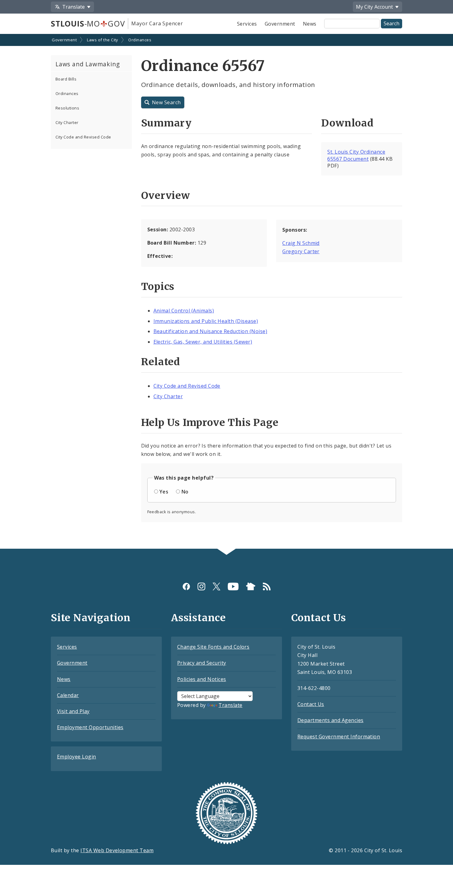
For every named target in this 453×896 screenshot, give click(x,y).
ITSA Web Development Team (116, 850)
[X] (216, 586)
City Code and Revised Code (83, 137)
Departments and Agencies (330, 720)
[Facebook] (186, 586)
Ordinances (139, 40)
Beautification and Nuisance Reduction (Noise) (210, 331)
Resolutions (67, 108)
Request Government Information (338, 736)
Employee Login (76, 756)
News (309, 23)
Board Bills (65, 79)
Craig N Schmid (301, 243)
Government (280, 23)
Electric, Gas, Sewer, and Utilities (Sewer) (202, 341)
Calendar (68, 695)
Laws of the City (102, 40)
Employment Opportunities (90, 727)
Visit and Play (73, 711)
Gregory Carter (301, 251)
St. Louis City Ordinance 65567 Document (356, 155)
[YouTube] (233, 586)
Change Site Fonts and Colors (213, 646)
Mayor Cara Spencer (157, 23)
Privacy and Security (201, 662)
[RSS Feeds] (267, 586)
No (185, 491)
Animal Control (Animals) (183, 310)
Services (247, 23)
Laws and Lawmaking (87, 64)
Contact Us (310, 704)
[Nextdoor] (250, 586)
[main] (226, 292)
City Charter (67, 122)
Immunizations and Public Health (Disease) (205, 321)
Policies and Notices (201, 679)
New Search (166, 102)
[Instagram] (201, 586)
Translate (230, 705)
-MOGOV (88, 23)
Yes (163, 491)
